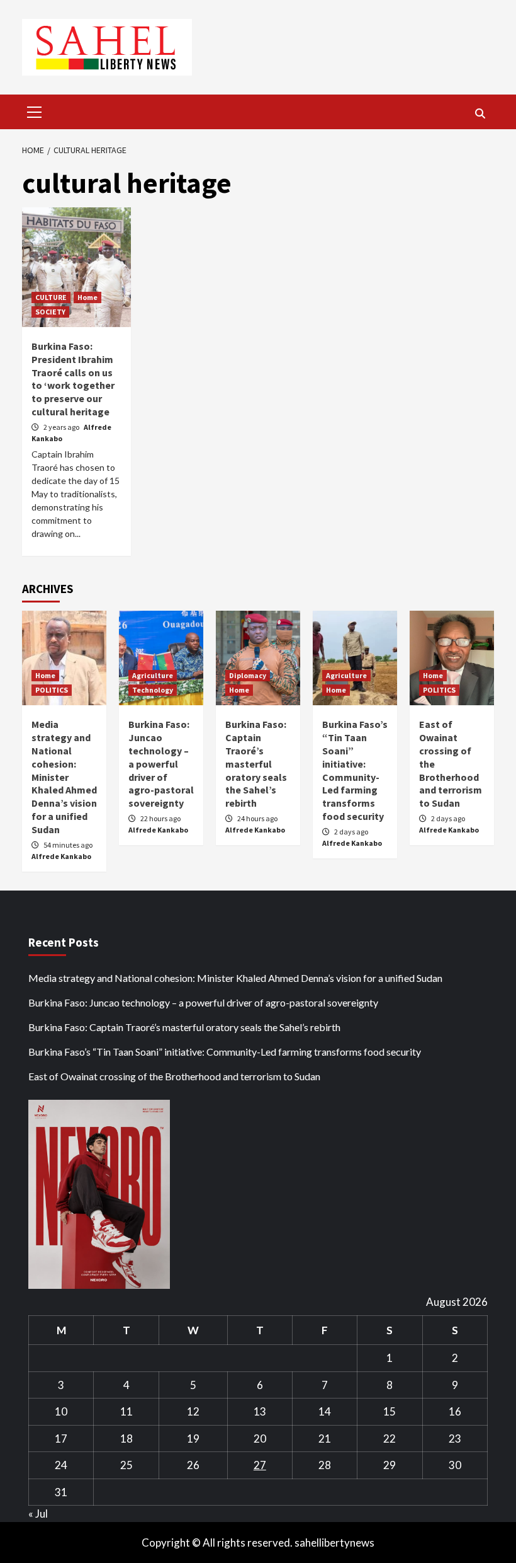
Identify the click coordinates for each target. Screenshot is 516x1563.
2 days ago (351, 831)
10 (61, 1411)
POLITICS (51, 690)
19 (193, 1438)
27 (260, 1465)
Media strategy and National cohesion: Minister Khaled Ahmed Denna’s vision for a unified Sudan (64, 776)
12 (193, 1411)
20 (260, 1438)
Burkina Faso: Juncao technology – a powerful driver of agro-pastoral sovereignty (161, 763)
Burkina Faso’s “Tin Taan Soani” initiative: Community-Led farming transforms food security (355, 770)
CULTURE (51, 297)
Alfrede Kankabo (61, 856)
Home (87, 297)
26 (193, 1465)
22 (389, 1438)
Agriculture (152, 675)
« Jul (38, 1513)
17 (61, 1438)
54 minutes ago (68, 845)
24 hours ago (257, 818)
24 (61, 1465)
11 (126, 1411)
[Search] (480, 113)
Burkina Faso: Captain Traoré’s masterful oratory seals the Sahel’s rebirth (256, 763)
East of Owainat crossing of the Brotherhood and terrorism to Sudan (174, 1076)
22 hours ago (160, 818)
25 (126, 1465)
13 (260, 1411)
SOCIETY (50, 311)
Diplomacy (247, 675)
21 (324, 1438)
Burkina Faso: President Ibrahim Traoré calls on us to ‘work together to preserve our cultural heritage (73, 379)
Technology (152, 690)
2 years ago (62, 427)
